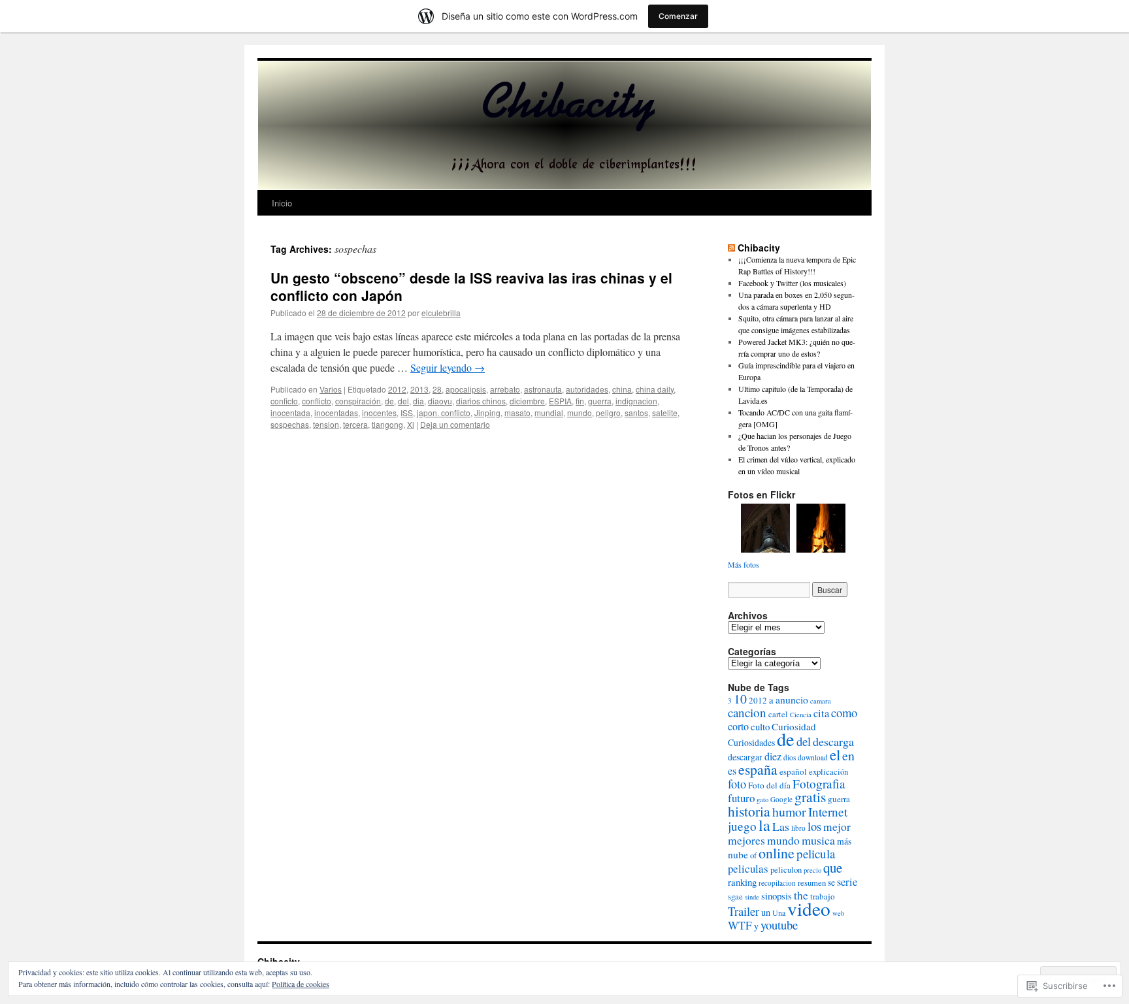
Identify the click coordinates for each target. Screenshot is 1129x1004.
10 (740, 698)
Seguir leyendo (447, 367)
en (848, 755)
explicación (828, 771)
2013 (419, 389)
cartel (778, 714)
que (832, 867)
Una (778, 912)
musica (818, 840)
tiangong (387, 424)
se (831, 882)
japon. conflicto (443, 412)
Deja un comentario (455, 424)
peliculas (748, 868)
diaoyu (440, 400)
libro (798, 828)
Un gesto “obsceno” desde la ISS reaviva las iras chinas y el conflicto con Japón (471, 286)
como (844, 712)
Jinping (487, 412)
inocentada (290, 412)
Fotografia (819, 783)
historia (749, 811)
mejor (837, 826)
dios (789, 757)
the (801, 895)
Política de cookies (300, 984)
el (835, 754)
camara (820, 700)
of (753, 855)
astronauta (543, 389)
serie (847, 882)
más (844, 841)
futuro (741, 797)
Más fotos (743, 564)
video (808, 908)
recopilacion (777, 883)
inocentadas (336, 412)
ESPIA (560, 400)
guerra (600, 400)
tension (326, 424)
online (776, 852)
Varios (330, 389)
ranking (742, 881)
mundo (579, 412)
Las (780, 826)
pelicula (815, 853)
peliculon (786, 869)
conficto (284, 400)
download (813, 757)
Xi (410, 424)
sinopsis (776, 895)
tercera (355, 424)
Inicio (282, 203)
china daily (655, 389)
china (622, 389)
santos (636, 412)
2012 (397, 389)
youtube (779, 924)
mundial (548, 412)
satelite (665, 412)
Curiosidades (751, 742)
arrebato (505, 389)
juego (742, 826)
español (793, 771)
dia (418, 400)
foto (737, 784)
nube (738, 854)
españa (757, 769)
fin (580, 400)
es (732, 771)
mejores (746, 840)
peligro (608, 412)
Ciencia (800, 714)
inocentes (379, 412)
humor (789, 811)
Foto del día (769, 785)
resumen (812, 882)
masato (517, 412)
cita (821, 713)
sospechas (289, 424)
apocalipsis (466, 389)
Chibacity (759, 247)
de (389, 400)
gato (762, 799)
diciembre (527, 400)
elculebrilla (441, 312)
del (403, 400)
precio (812, 870)
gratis (810, 796)
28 (437, 389)
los (814, 826)
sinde (752, 896)
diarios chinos (481, 400)
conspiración (358, 400)
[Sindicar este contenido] (731, 247)
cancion (747, 712)
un (765, 912)
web (838, 913)
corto (738, 726)
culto (760, 726)
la (764, 825)
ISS (407, 412)
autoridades (587, 389)
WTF (740, 925)
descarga (833, 741)
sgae (735, 896)
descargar (745, 757)
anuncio (792, 699)
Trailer (743, 911)
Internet (827, 811)
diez (772, 756)
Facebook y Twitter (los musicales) (792, 283)
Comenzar (678, 16)
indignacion (636, 400)
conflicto (316, 400)
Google (781, 799)
